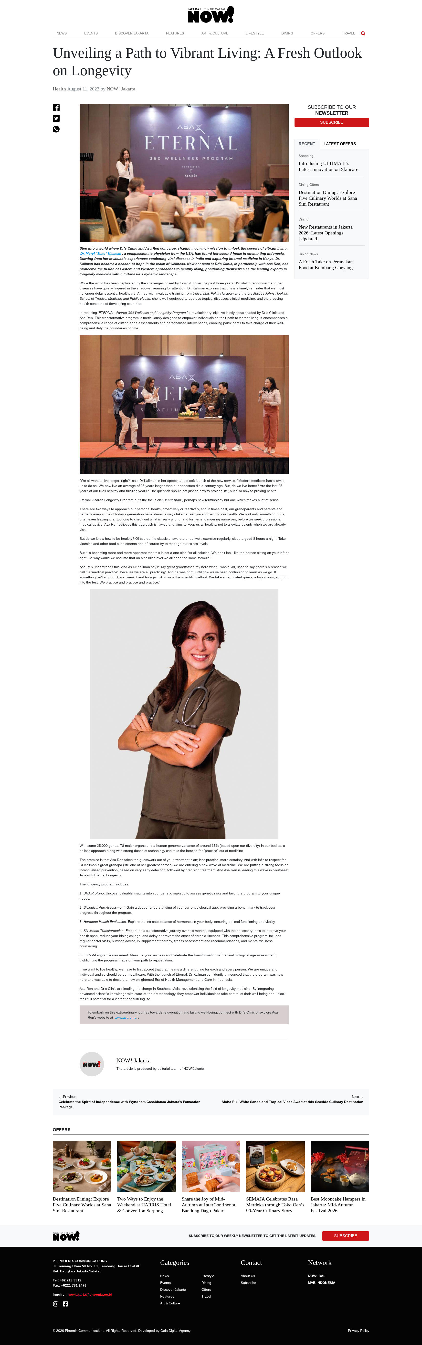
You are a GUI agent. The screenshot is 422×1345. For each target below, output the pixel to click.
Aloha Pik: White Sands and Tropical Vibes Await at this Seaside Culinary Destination (292, 1102)
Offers (318, 33)
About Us (248, 1276)
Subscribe (248, 1283)
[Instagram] (56, 1303)
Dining (287, 33)
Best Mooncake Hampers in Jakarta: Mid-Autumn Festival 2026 (338, 1204)
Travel (348, 33)
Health (59, 88)
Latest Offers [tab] (340, 144)
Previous (67, 1097)
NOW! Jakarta (121, 88)
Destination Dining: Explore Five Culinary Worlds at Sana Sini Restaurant (328, 198)
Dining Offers (309, 185)
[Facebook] (65, 1303)
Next (357, 1097)
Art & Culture (214, 33)
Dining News (308, 254)
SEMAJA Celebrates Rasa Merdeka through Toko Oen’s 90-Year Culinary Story (275, 1204)
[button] (363, 33)
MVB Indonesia (321, 1283)
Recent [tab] (307, 144)
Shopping (306, 156)
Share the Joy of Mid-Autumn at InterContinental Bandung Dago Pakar (209, 1204)
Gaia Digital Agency (175, 1331)
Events (91, 33)
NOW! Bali (317, 1276)
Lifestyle (255, 33)
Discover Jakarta (131, 33)
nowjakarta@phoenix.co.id (90, 1294)
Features (175, 33)
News (62, 33)
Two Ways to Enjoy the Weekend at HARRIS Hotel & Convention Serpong (144, 1204)
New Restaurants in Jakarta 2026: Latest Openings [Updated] (326, 232)
